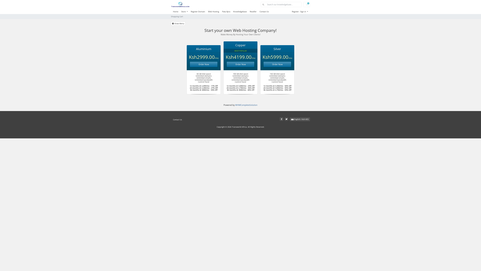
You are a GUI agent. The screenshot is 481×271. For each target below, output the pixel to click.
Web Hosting (213, 11)
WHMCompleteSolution (246, 105)
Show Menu (179, 23)
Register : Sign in (299, 11)
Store (183, 11)
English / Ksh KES (301, 119)
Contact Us (264, 11)
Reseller (253, 11)
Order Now (204, 64)
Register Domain (198, 11)
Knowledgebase (240, 11)
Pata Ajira (226, 11)
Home (175, 11)
